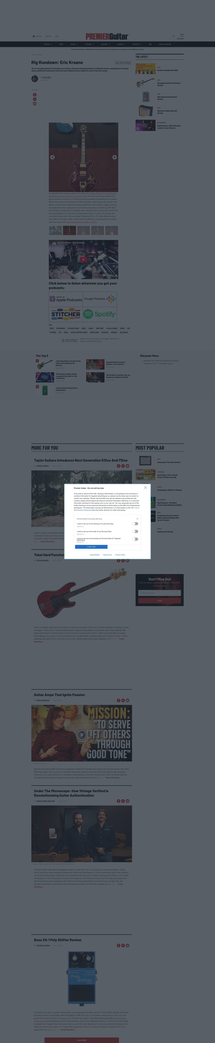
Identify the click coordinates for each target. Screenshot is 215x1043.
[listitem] (107, 519)
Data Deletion (95, 555)
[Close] (146, 488)
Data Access (107, 555)
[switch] (135, 523)
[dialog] (107, 521)
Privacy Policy (120, 555)
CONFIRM (91, 547)
